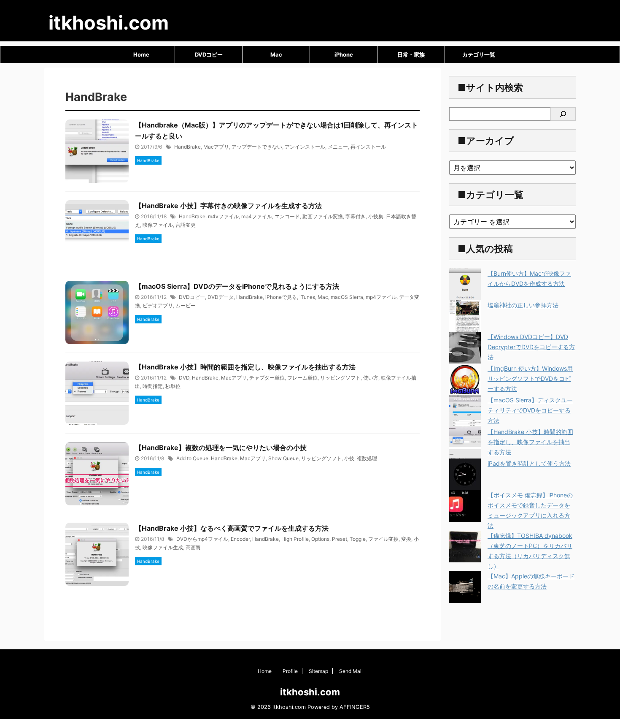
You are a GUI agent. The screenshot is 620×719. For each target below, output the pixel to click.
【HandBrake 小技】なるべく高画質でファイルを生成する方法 (232, 528)
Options (320, 539)
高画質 (193, 547)
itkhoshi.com (109, 22)
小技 (349, 458)
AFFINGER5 (355, 707)
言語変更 (185, 225)
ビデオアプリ (158, 305)
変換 (406, 539)
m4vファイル (223, 216)
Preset (339, 539)
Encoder (240, 539)
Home (141, 54)
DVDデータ (221, 297)
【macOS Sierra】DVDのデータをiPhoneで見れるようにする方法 (237, 286)
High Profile (295, 539)
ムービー (185, 305)
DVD (184, 377)
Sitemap (318, 671)
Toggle (358, 539)
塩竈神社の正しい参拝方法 (523, 305)
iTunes (307, 297)
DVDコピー (209, 54)
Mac (276, 54)
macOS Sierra (347, 297)
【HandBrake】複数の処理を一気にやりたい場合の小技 (221, 447)
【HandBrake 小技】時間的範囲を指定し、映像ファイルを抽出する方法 (245, 367)
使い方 (370, 377)
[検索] (563, 114)
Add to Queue (192, 458)
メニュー (338, 147)
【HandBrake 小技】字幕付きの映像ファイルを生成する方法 (228, 205)
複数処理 (367, 458)
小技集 (375, 216)
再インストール (368, 147)
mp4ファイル (256, 216)
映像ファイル (158, 225)
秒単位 (173, 386)
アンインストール (305, 147)
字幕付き (355, 216)
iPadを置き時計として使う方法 (529, 463)
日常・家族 (411, 54)
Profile (290, 671)
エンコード (287, 216)
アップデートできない (257, 147)
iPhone (343, 54)
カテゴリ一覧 (478, 54)
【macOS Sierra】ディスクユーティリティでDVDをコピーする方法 (530, 410)
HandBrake (187, 147)
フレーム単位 (302, 377)
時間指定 (153, 386)
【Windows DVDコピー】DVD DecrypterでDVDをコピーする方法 (531, 347)
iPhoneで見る (281, 297)
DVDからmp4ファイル (202, 539)
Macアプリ (216, 147)
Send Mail (351, 671)
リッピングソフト (340, 377)
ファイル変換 (383, 539)
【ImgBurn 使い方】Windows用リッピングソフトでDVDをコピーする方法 (530, 378)
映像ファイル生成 (163, 547)
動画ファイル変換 (322, 216)
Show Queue (283, 458)
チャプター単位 (267, 377)
